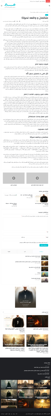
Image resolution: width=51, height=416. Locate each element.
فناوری (6, 413)
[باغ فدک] (44, 274)
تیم (11, 413)
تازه (25, 251)
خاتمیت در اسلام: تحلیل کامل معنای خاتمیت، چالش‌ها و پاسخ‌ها (15, 349)
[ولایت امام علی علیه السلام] (42, 403)
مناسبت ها (43, 12)
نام (47, 231)
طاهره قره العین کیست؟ (35, 278)
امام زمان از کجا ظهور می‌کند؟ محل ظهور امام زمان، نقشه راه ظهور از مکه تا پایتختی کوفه (38, 350)
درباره (14, 413)
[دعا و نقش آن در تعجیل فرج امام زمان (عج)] (25, 384)
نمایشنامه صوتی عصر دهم (40, 329)
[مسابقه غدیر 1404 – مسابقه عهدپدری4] (10, 198)
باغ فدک (38, 273)
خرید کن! (2, 413)
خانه (46, 12)
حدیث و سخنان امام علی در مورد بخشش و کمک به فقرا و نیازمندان (27, 262)
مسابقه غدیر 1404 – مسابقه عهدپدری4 (11, 204)
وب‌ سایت (23, 237)
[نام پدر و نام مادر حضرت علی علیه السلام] (44, 258)
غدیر (40, 12)
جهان (9, 413)
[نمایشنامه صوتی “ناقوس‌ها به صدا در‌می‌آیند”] (41, 198)
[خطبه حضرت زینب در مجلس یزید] (44, 269)
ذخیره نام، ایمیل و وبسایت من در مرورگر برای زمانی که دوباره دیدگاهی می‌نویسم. (33, 242)
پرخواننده (41, 251)
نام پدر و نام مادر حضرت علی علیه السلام (32, 256)
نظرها (9, 251)
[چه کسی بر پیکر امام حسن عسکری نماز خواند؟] (9, 403)
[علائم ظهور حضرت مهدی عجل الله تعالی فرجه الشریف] (42, 384)
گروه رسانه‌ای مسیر (29, 413)
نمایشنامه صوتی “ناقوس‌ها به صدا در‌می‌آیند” (41, 204)
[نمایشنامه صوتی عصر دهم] (37, 321)
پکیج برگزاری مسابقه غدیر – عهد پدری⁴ (26, 195)
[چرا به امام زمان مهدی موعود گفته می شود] (9, 384)
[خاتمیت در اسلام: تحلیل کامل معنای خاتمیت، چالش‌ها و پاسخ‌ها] (14, 340)
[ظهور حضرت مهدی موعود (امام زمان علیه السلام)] (25, 394)
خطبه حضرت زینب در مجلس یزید (34, 267)
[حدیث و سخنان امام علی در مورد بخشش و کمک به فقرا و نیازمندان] (44, 263)
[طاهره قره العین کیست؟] (44, 280)
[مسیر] (10, 5)
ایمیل (47, 237)
